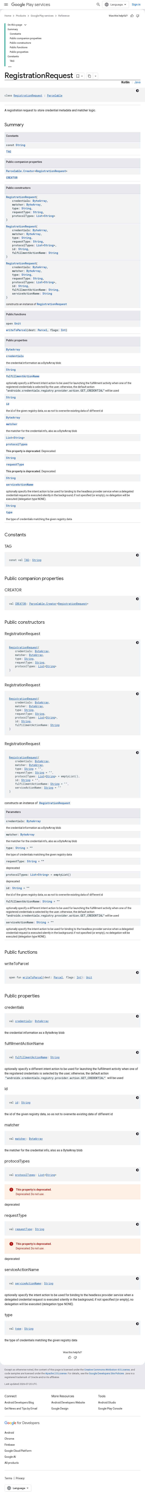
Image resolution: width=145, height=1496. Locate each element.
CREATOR (11, 177)
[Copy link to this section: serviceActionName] (42, 1270)
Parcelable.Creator (20, 171)
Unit (17, 323)
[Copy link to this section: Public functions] (41, 952)
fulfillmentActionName (22, 376)
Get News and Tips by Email (21, 1408)
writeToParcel (16, 330)
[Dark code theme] (137, 91)
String (20, 145)
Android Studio (107, 1402)
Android (9, 1432)
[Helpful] (132, 16)
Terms (8, 1478)
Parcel (42, 330)
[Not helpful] (137, 16)
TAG (8, 151)
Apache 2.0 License (56, 1373)
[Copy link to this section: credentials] (28, 1007)
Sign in (136, 4)
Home (8, 15)
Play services (38, 4)
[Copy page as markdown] (89, 76)
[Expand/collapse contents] (25, 25)
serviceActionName (19, 484)
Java (137, 82)
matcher (11, 424)
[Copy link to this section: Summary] (27, 125)
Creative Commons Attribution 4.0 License (107, 1369)
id (7, 404)
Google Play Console (110, 1408)
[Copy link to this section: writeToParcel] (32, 964)
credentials (15, 356)
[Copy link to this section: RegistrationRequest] (44, 634)
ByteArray (40, 201)
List (39, 216)
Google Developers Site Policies (106, 1373)
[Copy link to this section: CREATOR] (25, 590)
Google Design (59, 1408)
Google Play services (42, 15)
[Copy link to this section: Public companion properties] (67, 579)
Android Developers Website (68, 1402)
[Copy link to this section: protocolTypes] (33, 1161)
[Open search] (98, 4)
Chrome (9, 1438)
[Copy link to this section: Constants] (30, 535)
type (9, 512)
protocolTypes (16, 444)
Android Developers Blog (19, 1402)
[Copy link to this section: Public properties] (43, 996)
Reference (63, 15)
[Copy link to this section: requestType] (30, 1216)
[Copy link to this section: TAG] (15, 546)
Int (63, 330)
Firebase (10, 1444)
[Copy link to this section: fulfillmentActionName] (47, 1044)
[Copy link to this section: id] (11, 1089)
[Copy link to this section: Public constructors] (48, 622)
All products (12, 1462)
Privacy (20, 1478)
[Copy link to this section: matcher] (23, 1125)
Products (21, 15)
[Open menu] (6, 4)
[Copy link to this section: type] (16, 1315)
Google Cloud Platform (18, 1450)
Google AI (10, 1456)
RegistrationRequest (28, 95)
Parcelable (54, 95)
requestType (15, 464)
